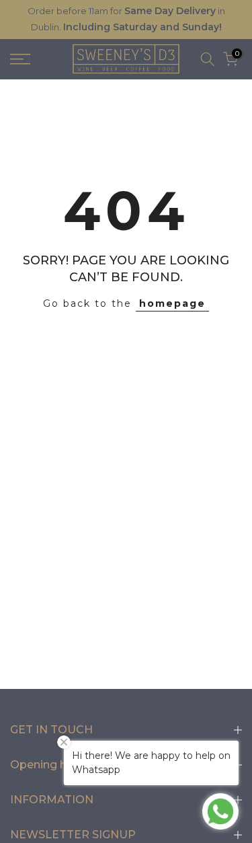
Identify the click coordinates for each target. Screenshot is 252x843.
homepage (172, 303)
